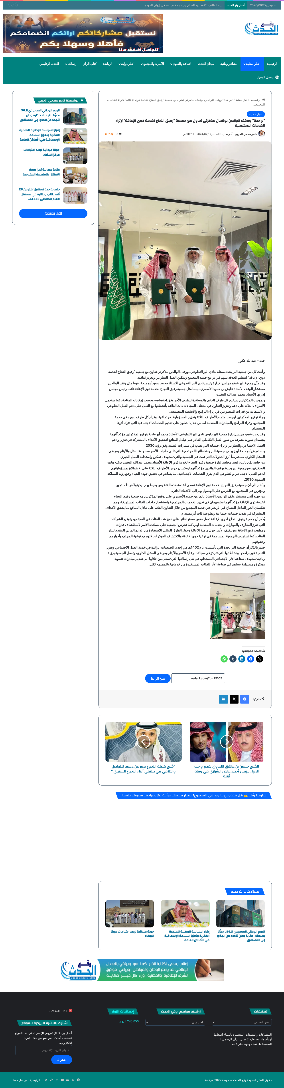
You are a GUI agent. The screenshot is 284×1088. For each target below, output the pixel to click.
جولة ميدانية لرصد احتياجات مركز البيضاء (132, 934)
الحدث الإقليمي (49, 64)
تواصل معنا (20, 1080)
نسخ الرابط (158, 678)
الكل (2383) (53, 213)
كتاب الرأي (90, 64)
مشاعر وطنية (228, 64)
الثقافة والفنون (182, 64)
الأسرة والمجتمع (153, 64)
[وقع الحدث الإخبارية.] (262, 28)
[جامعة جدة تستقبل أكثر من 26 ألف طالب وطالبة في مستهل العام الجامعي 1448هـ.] (75, 195)
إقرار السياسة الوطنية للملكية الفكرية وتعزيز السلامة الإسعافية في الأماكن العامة (186, 936)
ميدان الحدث (206, 64)
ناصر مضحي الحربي (246, 134)
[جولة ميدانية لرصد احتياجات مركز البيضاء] (129, 913)
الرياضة (107, 64)
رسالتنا (72, 64)
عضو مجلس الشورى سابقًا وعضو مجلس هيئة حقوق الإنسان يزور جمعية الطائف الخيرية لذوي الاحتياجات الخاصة (155, 5)
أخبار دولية (127, 64)
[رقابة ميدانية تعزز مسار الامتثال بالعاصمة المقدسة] (75, 175)
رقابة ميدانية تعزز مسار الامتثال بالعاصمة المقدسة (41, 172)
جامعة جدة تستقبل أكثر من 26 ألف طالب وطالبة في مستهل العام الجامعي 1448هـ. (39, 194)
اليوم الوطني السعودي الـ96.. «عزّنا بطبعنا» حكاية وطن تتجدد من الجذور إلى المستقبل (241, 936)
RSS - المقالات (59, 1011)
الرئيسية (272, 64)
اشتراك (62, 1060)
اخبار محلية (253, 64)
